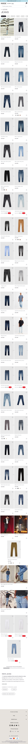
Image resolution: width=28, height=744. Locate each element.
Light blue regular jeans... (20, 335)
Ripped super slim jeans (19, 261)
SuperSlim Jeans (4, 136)
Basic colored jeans (19, 111)
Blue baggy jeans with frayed (7, 584)
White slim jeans (4, 634)
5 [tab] (4, 68)
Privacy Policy (4, 741)
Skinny (18, 16)
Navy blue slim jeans (5, 61)
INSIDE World (14, 719)
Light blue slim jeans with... (20, 310)
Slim (8, 16)
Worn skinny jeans (18, 86)
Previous (1, 27)
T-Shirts (14, 689)
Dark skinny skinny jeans (6, 111)
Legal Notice (12, 742)
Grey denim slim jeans (5, 236)
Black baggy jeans (4, 534)
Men (13, 3)
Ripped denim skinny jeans (6, 410)
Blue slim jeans (11, 658)
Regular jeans (3, 310)
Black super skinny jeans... (6, 161)
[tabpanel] (14, 549)
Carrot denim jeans (19, 509)
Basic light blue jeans (5, 261)
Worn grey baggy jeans (19, 534)
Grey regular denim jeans (20, 285)
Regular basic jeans (19, 61)
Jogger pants (3, 285)
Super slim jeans (18, 435)
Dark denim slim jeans (19, 410)
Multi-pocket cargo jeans (6, 609)
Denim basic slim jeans (5, 484)
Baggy (22, 16)
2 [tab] (2, 68)
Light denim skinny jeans (20, 211)
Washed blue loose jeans (6, 37)
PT (15, 731)
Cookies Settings (15, 741)
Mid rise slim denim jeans (6, 86)
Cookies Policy (9, 741)
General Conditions (22, 741)
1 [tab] (1, 68)
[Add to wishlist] (12, 19)
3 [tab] (16, 68)
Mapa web (16, 742)
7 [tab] (5, 68)
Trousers (5, 689)
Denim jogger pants (19, 186)
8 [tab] (6, 516)
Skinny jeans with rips (19, 460)
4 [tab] (3, 68)
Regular (13, 16)
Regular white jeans (19, 634)
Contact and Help (14, 711)
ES (13, 731)
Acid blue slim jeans (5, 385)
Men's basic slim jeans (19, 161)
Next (12, 27)
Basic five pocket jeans (5, 435)
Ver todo (4, 16)
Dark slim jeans (18, 37)
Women (9, 3)
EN (18, 731)
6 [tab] (18, 68)
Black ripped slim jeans (5, 509)
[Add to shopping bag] (13, 41)
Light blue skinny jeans (19, 360)
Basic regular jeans (18, 136)
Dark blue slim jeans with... (6, 360)
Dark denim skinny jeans (6, 211)
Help (14, 715)
